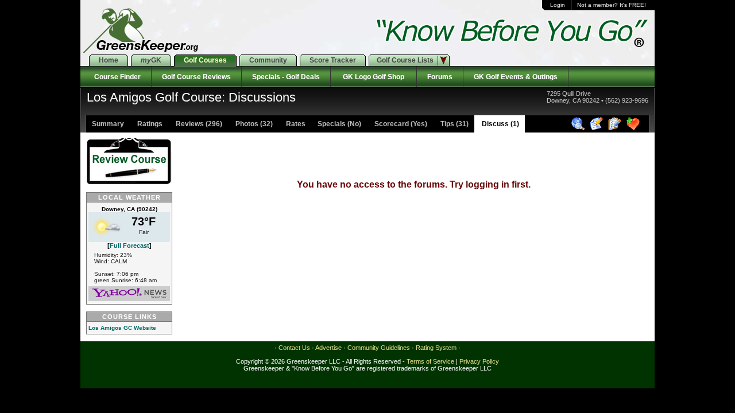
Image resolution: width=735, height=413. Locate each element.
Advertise (328, 347)
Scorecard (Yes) (400, 124)
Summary (108, 124)
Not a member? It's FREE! (611, 5)
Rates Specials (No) (322, 124)
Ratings (149, 124)
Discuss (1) (499, 124)
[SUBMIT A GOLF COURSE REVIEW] (598, 128)
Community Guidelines (378, 347)
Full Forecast (129, 245)
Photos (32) (253, 124)
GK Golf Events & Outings (515, 77)
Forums (440, 77)
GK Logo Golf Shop (373, 77)
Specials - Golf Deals (286, 77)
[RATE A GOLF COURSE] (616, 128)
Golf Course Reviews (196, 77)
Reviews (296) (198, 124)
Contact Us (294, 347)
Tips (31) (454, 124)
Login (557, 5)
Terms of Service (430, 361)
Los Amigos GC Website (122, 328)
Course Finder (115, 77)
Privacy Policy (479, 361)
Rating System (436, 347)
